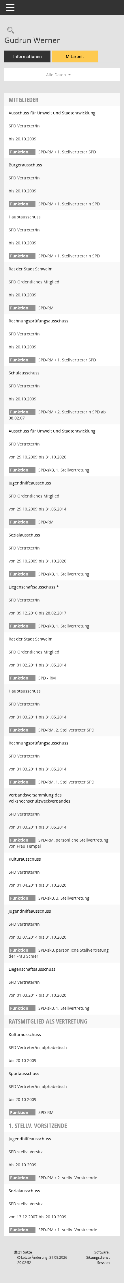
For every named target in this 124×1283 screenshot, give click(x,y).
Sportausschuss (24, 1073)
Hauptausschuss (25, 217)
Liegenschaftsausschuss (32, 969)
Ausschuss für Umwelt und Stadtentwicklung (52, 113)
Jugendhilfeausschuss (30, 483)
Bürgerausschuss (25, 165)
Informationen (27, 56)
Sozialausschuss (24, 535)
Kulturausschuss (25, 859)
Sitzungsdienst (98, 1260)
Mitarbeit (75, 56)
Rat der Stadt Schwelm (30, 269)
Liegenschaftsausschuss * (34, 587)
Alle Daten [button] (56, 74)
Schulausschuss (24, 373)
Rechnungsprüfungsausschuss (38, 321)
